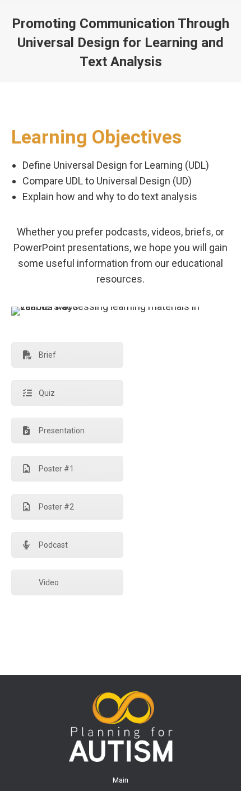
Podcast (53, 544)
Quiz (47, 392)
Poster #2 (56, 506)
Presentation (62, 430)
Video (49, 582)
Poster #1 (56, 468)
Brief (47, 354)
